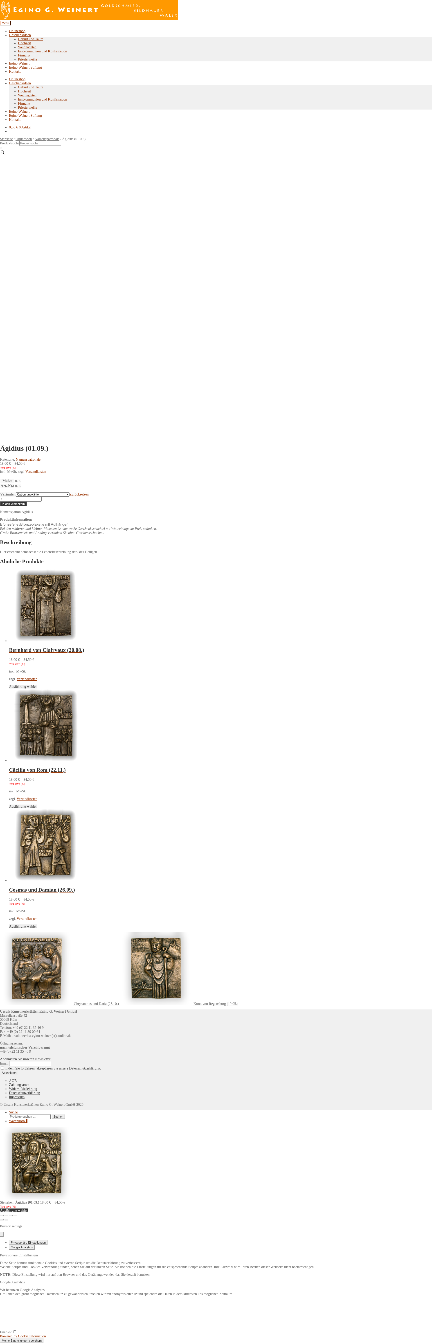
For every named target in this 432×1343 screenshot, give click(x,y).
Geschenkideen (20, 35)
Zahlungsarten (19, 1085)
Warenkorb (18, 1121)
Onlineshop (17, 31)
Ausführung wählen (23, 686)
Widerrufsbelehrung (23, 1089)
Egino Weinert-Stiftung (25, 67)
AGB (13, 1081)
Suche (13, 1112)
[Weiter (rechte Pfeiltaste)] (6, 1219)
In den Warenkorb (13, 504)
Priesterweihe (27, 59)
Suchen (58, 1116)
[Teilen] (11, 1215)
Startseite (6, 139)
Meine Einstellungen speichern (22, 1340)
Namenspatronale (47, 139)
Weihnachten (27, 47)
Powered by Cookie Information (23, 1336)
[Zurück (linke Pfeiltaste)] (2, 1219)
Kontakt (14, 71)
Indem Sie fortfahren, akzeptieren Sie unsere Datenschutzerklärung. (53, 1068)
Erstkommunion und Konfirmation (42, 51)
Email (4, 1063)
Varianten (8, 494)
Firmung (24, 55)
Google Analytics (22, 1247)
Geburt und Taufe (30, 39)
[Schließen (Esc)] (15, 1215)
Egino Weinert (19, 63)
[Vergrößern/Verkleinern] (2, 1215)
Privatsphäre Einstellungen (28, 1242)
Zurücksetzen (79, 494)
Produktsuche (9, 143)
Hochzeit (24, 43)
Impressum (17, 1097)
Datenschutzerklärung (24, 1093)
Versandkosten (35, 471)
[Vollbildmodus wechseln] (6, 1215)
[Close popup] (2, 1234)
